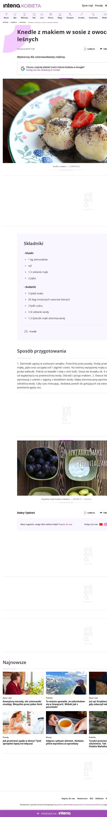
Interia (5, 22)
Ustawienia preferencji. (93, 805)
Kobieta (14, 22)
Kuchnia (23, 22)
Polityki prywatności (75, 804)
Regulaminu (58, 804)
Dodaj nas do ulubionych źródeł (55, 70)
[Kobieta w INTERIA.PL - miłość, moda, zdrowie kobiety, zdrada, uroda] (31, 5)
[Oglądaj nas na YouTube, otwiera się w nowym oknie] (101, 524)
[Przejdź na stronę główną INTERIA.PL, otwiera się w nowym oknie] (11, 5)
